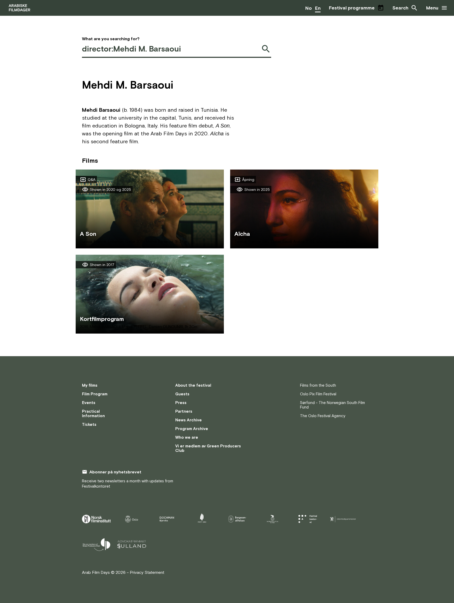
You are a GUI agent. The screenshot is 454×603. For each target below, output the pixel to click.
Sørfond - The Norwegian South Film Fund (332, 404)
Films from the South (318, 385)
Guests (182, 394)
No (308, 8)
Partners (183, 411)
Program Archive (191, 428)
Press (181, 402)
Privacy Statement (147, 572)
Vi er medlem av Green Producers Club (208, 448)
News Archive (188, 420)
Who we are (186, 437)
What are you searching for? (111, 38)
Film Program (94, 394)
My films (89, 385)
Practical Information (93, 413)
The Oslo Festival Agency (322, 415)
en (318, 8)
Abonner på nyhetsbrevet (115, 471)
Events (88, 402)
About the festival (193, 385)
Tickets (89, 424)
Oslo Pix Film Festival (318, 394)
